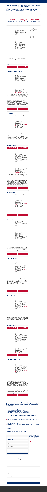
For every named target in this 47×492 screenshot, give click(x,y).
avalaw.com (17, 50)
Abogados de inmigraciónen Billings (35, 20)
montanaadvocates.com (18, 92)
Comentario (9, 465)
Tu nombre (8, 436)
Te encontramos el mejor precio (12, 66)
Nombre (8, 473)
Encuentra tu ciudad (32, 1)
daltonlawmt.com (17, 278)
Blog (38, 1)
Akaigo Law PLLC (32, 36)
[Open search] (40, 1)
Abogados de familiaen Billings (12, 20)
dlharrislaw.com (17, 379)
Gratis (36, 1)
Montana (13, 8)
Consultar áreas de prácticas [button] (12, 64)
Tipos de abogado (27, 1)
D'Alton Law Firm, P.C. (32, 35)
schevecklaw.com (17, 172)
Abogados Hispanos (9, 8)
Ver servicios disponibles (23, 66)
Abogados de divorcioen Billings (23, 20)
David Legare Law (32, 37)
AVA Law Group (32, 28)
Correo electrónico (10, 476)
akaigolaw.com (17, 315)
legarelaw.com (17, 352)
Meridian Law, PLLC (32, 30)
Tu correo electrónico (10, 439)
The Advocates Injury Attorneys (33, 29)
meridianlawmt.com (18, 133)
